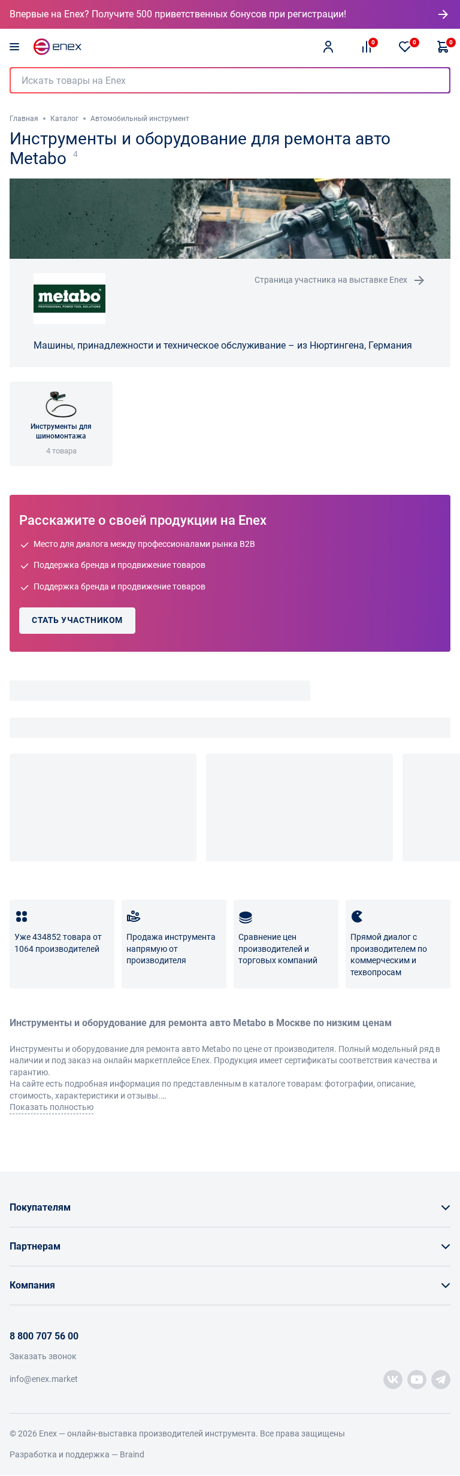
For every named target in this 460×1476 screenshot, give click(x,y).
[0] (405, 47)
